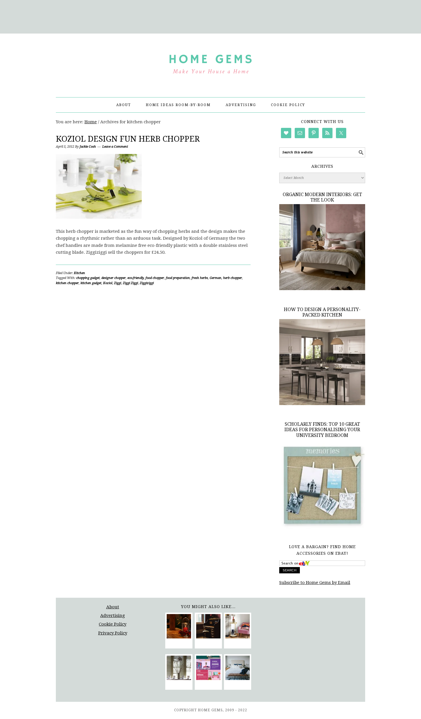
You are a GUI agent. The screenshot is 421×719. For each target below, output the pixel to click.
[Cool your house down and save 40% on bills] (179, 669)
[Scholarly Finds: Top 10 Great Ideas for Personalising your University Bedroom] (322, 528)
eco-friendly (135, 278)
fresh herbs (200, 278)
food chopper (154, 278)
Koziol (107, 283)
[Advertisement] (210, 16)
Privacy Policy (112, 633)
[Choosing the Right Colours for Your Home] (208, 669)
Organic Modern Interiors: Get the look (322, 197)
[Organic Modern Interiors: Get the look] (322, 288)
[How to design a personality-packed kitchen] (322, 403)
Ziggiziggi (147, 283)
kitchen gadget (90, 283)
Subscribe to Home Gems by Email (314, 582)
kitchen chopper (67, 283)
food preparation (178, 278)
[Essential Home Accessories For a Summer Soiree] (237, 627)
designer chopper (113, 278)
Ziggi (117, 283)
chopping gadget (88, 278)
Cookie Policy (112, 624)
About (112, 606)
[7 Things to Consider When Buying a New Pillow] (237, 669)
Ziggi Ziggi (130, 283)
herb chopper (232, 278)
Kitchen (79, 273)
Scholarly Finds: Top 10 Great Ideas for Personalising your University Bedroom (322, 429)
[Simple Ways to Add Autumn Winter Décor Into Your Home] (179, 627)
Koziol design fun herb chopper (128, 139)
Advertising (112, 615)
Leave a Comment (115, 147)
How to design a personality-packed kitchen (322, 312)
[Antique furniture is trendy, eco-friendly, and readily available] (208, 627)
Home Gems (210, 62)
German (215, 278)
